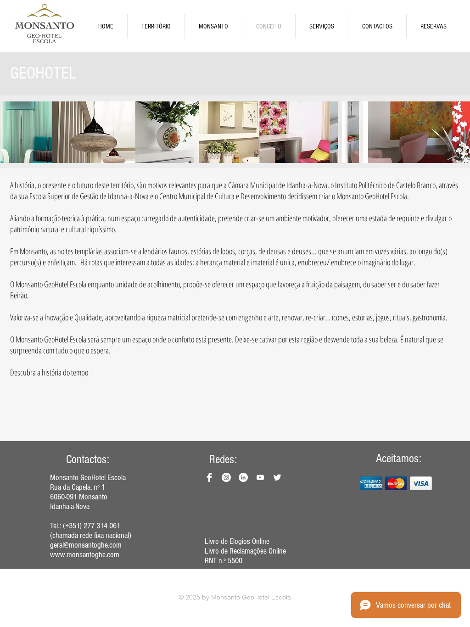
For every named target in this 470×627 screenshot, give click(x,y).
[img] (371, 483)
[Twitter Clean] (277, 477)
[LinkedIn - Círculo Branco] (243, 477)
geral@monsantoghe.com (86, 545)
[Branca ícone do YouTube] (260, 477)
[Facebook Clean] (209, 477)
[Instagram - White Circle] (226, 477)
